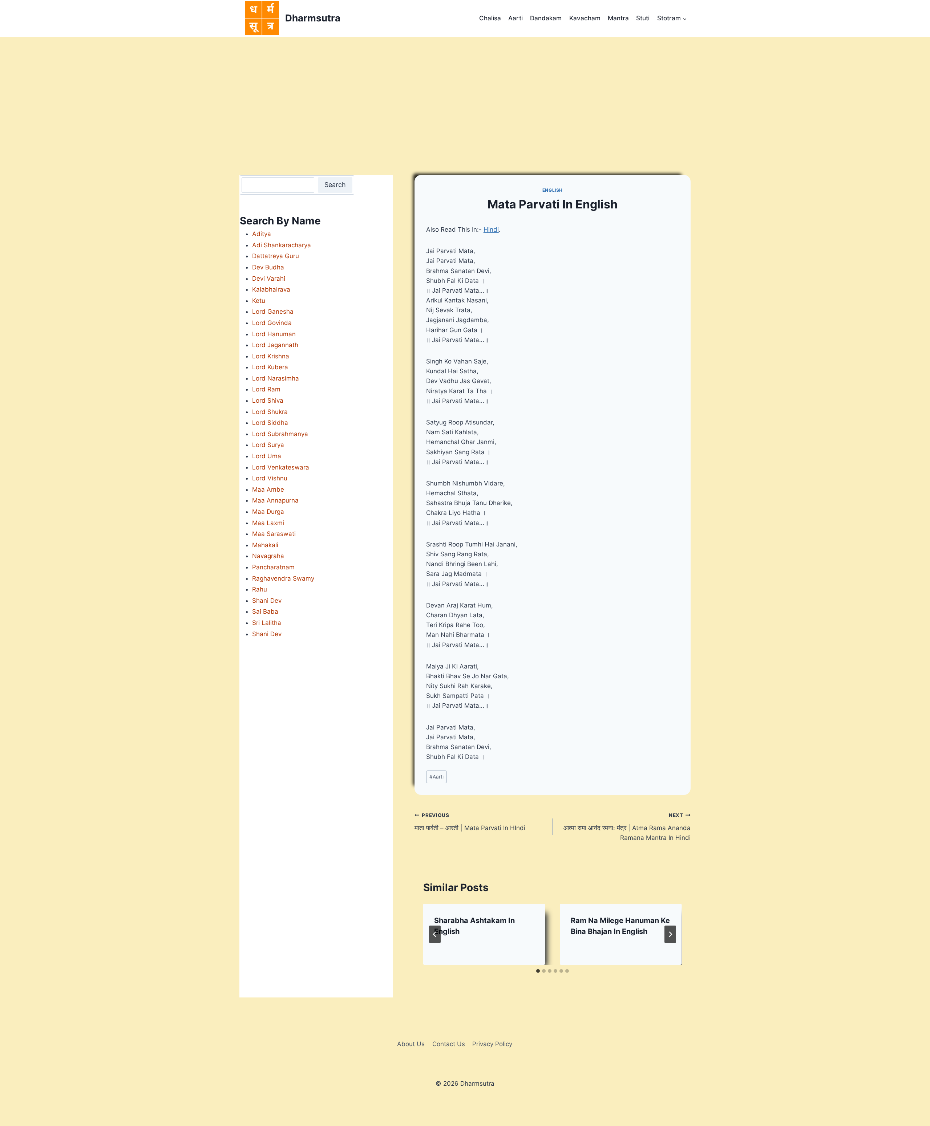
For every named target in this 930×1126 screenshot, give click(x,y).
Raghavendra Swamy (283, 578)
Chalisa (490, 18)
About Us (411, 1044)
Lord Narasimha (275, 378)
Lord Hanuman (274, 334)
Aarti (515, 18)
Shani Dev (267, 600)
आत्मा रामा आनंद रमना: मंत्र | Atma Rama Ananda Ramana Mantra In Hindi (627, 826)
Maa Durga (268, 511)
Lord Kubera (270, 367)
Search (335, 184)
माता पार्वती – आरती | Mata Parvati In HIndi (470, 822)
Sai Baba (265, 611)
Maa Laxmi (268, 523)
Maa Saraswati (274, 533)
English (552, 190)
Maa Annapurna (275, 500)
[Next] (670, 934)
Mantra (618, 18)
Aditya (261, 233)
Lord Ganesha (273, 311)
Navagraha (268, 556)
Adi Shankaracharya (281, 245)
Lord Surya (268, 444)
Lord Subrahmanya (280, 434)
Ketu (258, 300)
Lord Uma (266, 456)
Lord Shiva (267, 400)
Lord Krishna (270, 356)
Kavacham (585, 18)
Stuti (643, 18)
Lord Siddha (270, 422)
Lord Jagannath (275, 345)
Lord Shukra (270, 411)
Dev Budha (268, 267)
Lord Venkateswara (280, 467)
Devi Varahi (268, 278)
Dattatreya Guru (275, 256)
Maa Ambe (268, 489)
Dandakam (546, 18)
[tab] (538, 971)
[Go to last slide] (435, 934)
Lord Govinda (272, 322)
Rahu (259, 589)
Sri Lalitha (266, 622)
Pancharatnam (273, 567)
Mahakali (265, 545)
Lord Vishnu (269, 478)
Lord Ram (266, 389)
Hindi (491, 229)
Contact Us (448, 1044)
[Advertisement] (465, 91)
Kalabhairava (271, 289)
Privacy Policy (492, 1044)
